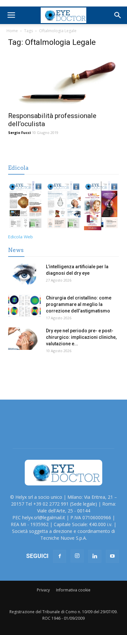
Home (12, 30)
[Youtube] (112, 556)
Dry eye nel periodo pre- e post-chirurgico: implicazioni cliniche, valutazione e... (81, 337)
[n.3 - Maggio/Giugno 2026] (63, 206)
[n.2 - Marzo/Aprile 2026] (101, 206)
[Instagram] (77, 555)
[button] (118, 15)
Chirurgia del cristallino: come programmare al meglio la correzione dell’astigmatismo (78, 304)
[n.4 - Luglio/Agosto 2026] (25, 206)
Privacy (43, 590)
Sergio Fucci (19, 132)
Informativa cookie (73, 590)
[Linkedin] (94, 556)
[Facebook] (59, 556)
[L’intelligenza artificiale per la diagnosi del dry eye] (24, 274)
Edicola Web (20, 237)
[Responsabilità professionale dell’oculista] (63, 81)
